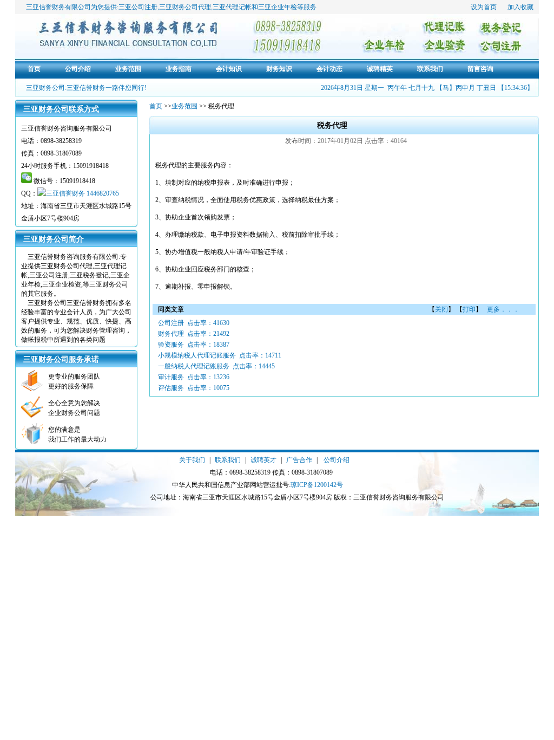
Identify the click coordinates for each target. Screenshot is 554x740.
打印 (469, 309)
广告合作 (299, 460)
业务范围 (128, 69)
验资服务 (171, 344)
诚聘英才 (263, 460)
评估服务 (171, 388)
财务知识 (279, 69)
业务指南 (179, 69)
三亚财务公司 (178, 7)
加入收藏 (520, 7)
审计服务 (171, 377)
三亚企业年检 (277, 7)
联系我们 (430, 69)
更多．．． (502, 309)
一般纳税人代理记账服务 (193, 366)
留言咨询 (480, 69)
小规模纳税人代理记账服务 (197, 355)
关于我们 (192, 460)
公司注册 (171, 323)
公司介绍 (78, 69)
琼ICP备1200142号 (317, 485)
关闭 (441, 309)
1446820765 (103, 193)
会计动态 (329, 69)
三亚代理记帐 (232, 7)
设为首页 (484, 7)
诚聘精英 (380, 69)
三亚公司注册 (137, 7)
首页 (34, 69)
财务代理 (171, 333)
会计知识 (229, 69)
